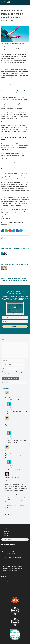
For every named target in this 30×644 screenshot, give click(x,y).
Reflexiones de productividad (9, 23)
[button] (27, 2)
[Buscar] (27, 539)
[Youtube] (9, 589)
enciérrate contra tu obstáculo (9, 125)
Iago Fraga (10, 407)
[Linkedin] (6, 589)
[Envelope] (2, 589)
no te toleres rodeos (18, 143)
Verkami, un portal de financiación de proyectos (14, 264)
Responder (8, 397)
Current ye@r (5, 382)
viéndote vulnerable (9, 112)
